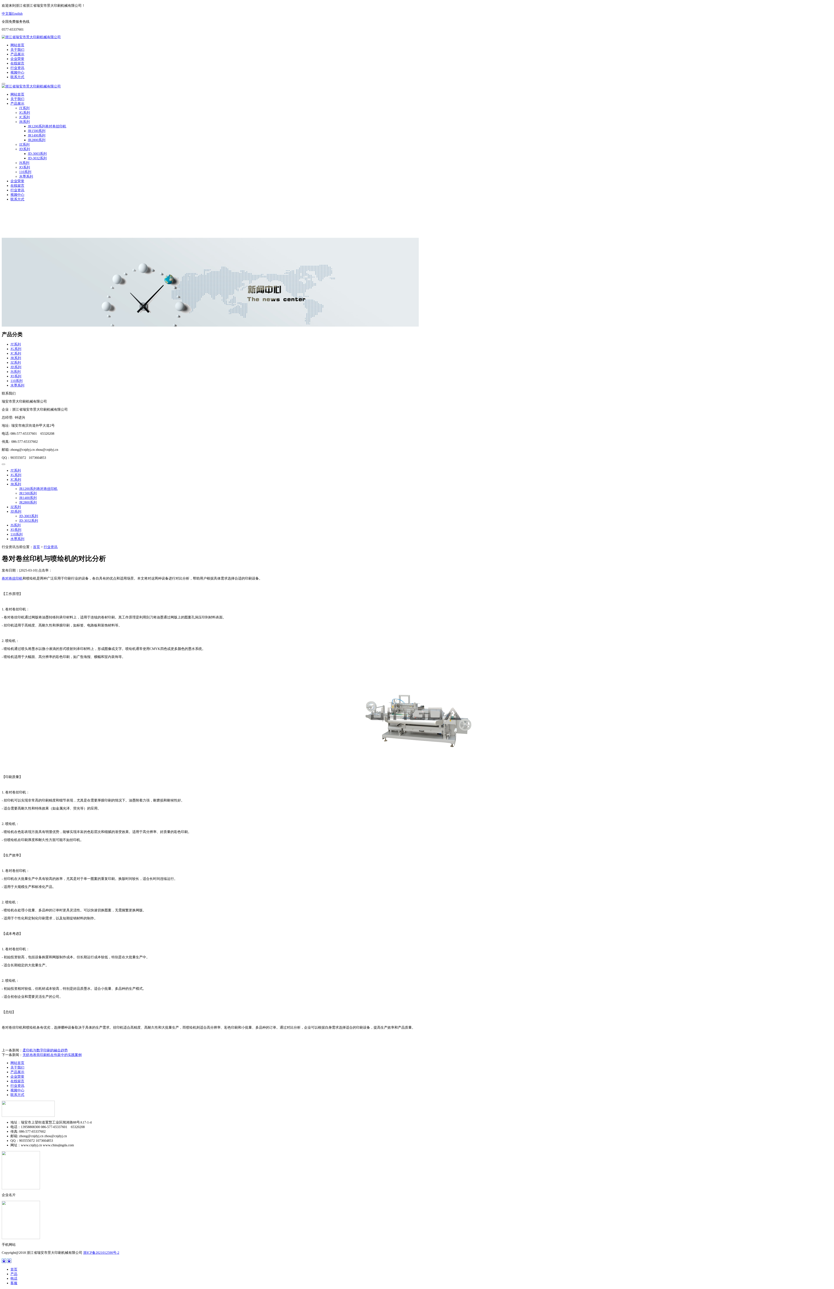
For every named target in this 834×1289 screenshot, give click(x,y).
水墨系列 (26, 176)
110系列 (25, 172)
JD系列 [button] (24, 149)
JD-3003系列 (37, 153)
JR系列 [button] (24, 122)
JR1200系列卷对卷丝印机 (47, 126)
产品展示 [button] (17, 103)
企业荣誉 (17, 59)
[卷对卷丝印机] (417, 770)
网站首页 (17, 45)
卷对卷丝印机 (12, 578)
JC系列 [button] (24, 117)
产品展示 (17, 54)
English (17, 13)
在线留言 (17, 63)
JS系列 (24, 163)
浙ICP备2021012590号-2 (101, 1252)
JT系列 (24, 108)
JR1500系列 (36, 131)
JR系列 (15, 358)
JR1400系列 (36, 135)
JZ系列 (24, 144)
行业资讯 (17, 68)
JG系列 (24, 112)
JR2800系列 (36, 140)
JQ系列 (24, 167)
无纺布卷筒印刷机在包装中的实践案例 (52, 1055)
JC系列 (15, 353)
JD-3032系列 (37, 158)
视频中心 (17, 72)
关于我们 (17, 49)
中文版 (7, 13)
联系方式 (17, 77)
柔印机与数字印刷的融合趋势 (45, 1050)
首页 (36, 547)
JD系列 (15, 367)
